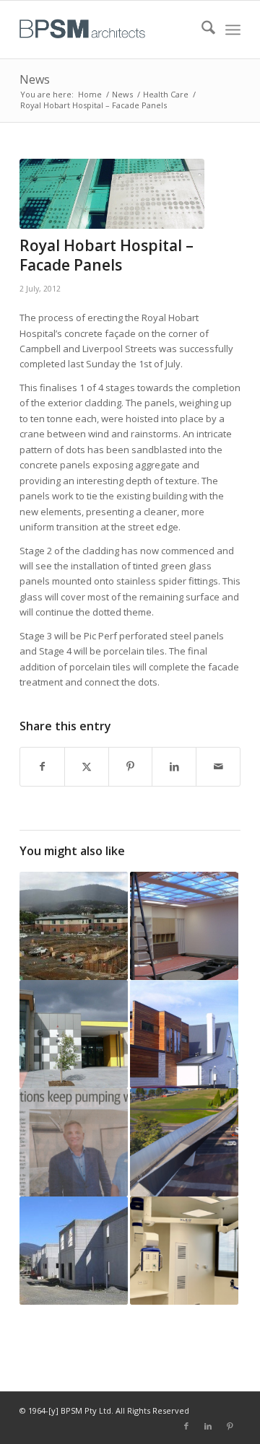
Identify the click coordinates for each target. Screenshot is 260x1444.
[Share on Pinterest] (130, 766)
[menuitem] (201, 29)
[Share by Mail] (218, 766)
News (35, 79)
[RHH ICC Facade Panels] (112, 194)
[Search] (201, 29)
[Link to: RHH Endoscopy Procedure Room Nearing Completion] (184, 1250)
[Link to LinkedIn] (208, 1426)
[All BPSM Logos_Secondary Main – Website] (108, 29)
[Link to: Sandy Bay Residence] (184, 1034)
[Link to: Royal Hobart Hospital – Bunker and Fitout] (184, 926)
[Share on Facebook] (42, 766)
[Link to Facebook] (186, 1426)
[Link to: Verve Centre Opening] (74, 1034)
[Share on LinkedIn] (174, 766)
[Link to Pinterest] (229, 1426)
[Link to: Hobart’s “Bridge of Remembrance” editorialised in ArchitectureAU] (184, 1142)
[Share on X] (86, 766)
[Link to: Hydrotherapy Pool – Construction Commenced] (74, 926)
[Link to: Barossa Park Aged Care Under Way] (74, 1250)
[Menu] (232, 29)
